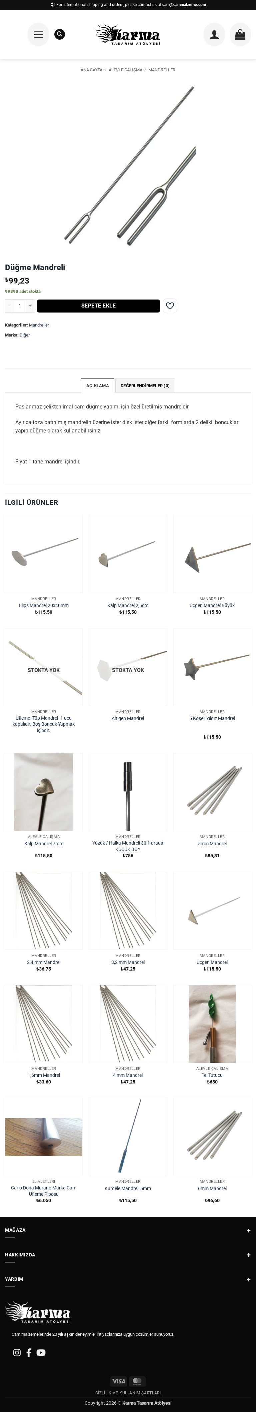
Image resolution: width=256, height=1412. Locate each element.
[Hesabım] (214, 34)
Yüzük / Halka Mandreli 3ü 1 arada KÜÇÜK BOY (127, 846)
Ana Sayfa (91, 69)
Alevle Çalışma (125, 69)
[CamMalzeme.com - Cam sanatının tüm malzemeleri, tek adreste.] (128, 34)
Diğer (25, 335)
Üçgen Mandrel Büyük (212, 605)
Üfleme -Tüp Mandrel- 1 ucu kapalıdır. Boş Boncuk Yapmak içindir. (44, 724)
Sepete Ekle (98, 306)
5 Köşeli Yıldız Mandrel (212, 718)
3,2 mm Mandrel (128, 962)
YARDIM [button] (14, 1279)
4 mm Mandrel (128, 1075)
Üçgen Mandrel (212, 962)
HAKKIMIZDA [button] (20, 1254)
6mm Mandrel (212, 1188)
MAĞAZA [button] (15, 1230)
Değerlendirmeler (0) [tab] (145, 385)
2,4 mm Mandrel (43, 962)
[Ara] (59, 34)
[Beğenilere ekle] (170, 306)
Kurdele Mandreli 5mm (128, 1188)
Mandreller (161, 69)
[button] (38, 34)
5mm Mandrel (212, 844)
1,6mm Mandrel (44, 1075)
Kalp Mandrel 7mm (43, 844)
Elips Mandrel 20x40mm (44, 605)
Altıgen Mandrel (128, 718)
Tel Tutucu (212, 1075)
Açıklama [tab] (97, 385)
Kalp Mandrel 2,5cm (127, 605)
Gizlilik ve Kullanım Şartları (128, 1393)
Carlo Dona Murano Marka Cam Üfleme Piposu (43, 1191)
